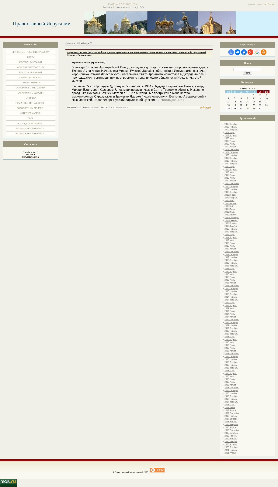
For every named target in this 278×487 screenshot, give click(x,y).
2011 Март (229, 200)
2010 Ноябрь (230, 189)
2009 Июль (229, 144)
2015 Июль (229, 348)
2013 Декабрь (231, 294)
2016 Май (229, 376)
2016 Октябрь (231, 390)
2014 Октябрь (231, 322)
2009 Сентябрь (231, 149)
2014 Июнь (229, 311)
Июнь (85, 43)
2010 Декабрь (231, 192)
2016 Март (229, 370)
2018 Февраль (231, 424)
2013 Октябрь (231, 288)
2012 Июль (229, 246)
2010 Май (229, 172)
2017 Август (230, 410)
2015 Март (229, 336)
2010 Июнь (229, 175)
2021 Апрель (230, 453)
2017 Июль (229, 407)
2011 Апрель (230, 203)
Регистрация (121, 7)
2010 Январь (230, 161)
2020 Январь (230, 441)
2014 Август (230, 317)
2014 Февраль (231, 300)
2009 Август (230, 147)
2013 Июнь (229, 277)
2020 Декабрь (231, 447)
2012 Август (230, 249)
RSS (141, 7)
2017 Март (229, 404)
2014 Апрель (230, 305)
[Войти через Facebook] (244, 52)
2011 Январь (230, 195)
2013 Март (229, 268)
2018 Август (230, 427)
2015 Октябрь (231, 356)
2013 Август (230, 283)
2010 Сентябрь (231, 183)
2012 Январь (230, 229)
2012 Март (229, 234)
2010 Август (230, 181)
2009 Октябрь (231, 152)
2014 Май (229, 308)
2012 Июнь (229, 243)
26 (235, 108)
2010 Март (229, 166)
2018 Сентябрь (231, 430)
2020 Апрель (230, 444)
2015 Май (229, 342)
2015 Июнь (229, 345)
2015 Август (230, 351)
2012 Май (229, 240)
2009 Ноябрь (230, 155)
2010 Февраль (231, 164)
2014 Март (229, 302)
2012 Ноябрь (230, 257)
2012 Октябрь (231, 254)
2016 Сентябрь (231, 387)
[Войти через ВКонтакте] (237, 52)
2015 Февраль (231, 334)
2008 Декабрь (231, 124)
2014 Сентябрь (231, 319)
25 (228, 108)
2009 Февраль (231, 130)
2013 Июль (229, 280)
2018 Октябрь (231, 433)
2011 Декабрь (230, 226)
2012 (77, 43)
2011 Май (228, 206)
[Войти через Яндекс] (250, 52)
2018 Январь (230, 421)
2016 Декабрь (231, 396)
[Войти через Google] (257, 52)
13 (241, 102)
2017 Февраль (231, 402)
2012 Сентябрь (231, 251)
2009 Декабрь (231, 158)
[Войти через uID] (231, 52)
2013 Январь (230, 263)
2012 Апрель (230, 237)
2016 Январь (230, 365)
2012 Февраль (231, 232)
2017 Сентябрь (231, 413)
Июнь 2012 (247, 88)
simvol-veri (95, 107)
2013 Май (229, 274)
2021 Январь (230, 450)
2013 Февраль (231, 266)
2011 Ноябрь (230, 223)
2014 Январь (230, 297)
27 (241, 108)
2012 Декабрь (231, 260)
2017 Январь (230, 399)
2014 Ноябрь (230, 325)
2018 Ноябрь (230, 436)
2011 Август (230, 215)
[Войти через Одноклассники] (263, 52)
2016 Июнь (229, 379)
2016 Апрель (230, 373)
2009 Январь (230, 127)
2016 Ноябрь (230, 393)
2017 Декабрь (231, 419)
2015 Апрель (230, 339)
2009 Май (229, 138)
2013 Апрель (230, 271)
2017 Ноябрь (230, 416)
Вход (134, 7)
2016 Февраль (231, 368)
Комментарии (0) (122, 107)
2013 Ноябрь (230, 291)
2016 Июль (229, 382)
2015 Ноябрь (230, 359)
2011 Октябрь (231, 220)
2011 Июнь (229, 209)
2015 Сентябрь (231, 353)
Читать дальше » (173, 99)
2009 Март (229, 132)
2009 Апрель (230, 135)
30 (260, 108)
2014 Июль (229, 314)
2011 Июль (229, 212)
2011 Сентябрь (231, 217)
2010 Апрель (230, 169)
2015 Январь (230, 331)
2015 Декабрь (231, 362)
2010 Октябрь (231, 186)
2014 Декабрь (231, 328)
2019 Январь (230, 438)
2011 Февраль (231, 198)
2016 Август (230, 385)
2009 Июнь (229, 141)
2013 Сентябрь (231, 285)
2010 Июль (229, 178)
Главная (107, 7)
